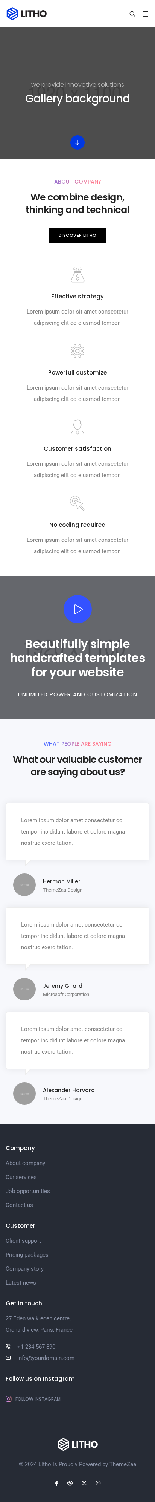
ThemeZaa (122, 1464)
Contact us (19, 1205)
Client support (23, 1240)
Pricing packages (27, 1254)
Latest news (21, 1282)
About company (25, 1163)
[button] (77, 235)
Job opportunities (28, 1191)
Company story (25, 1268)
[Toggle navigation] (145, 14)
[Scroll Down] (77, 142)
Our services (21, 1177)
